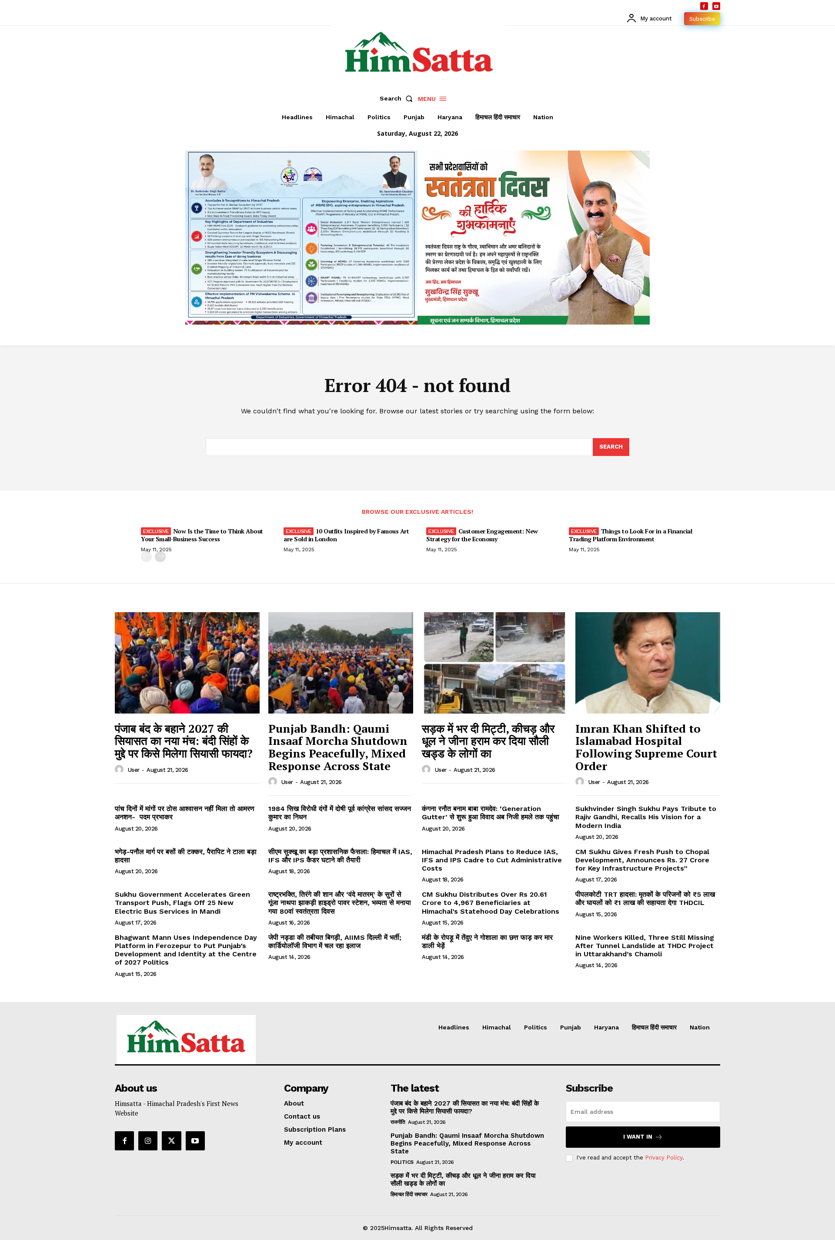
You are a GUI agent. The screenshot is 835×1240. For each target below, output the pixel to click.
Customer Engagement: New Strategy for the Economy (482, 535)
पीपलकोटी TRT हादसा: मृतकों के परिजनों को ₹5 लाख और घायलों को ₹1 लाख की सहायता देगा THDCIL (645, 898)
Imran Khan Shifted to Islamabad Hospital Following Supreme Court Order (646, 747)
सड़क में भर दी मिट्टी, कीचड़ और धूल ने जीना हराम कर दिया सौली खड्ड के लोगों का (488, 741)
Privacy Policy (663, 1157)
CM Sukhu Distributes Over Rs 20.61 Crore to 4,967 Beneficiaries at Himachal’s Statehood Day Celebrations (490, 902)
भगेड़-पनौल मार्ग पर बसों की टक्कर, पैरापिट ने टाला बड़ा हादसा (186, 856)
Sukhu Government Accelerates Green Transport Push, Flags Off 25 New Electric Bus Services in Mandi (182, 902)
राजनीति (398, 1122)
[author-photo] (120, 769)
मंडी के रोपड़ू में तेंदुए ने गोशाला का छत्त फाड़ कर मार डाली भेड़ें (487, 941)
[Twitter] (171, 1140)
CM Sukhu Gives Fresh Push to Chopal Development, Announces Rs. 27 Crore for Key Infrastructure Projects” (642, 860)
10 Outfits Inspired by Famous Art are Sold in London (346, 535)
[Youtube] (716, 6)
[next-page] (160, 556)
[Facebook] (704, 6)
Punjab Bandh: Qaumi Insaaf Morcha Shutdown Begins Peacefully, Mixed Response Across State (337, 747)
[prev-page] (146, 556)
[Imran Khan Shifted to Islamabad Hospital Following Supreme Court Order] (647, 663)
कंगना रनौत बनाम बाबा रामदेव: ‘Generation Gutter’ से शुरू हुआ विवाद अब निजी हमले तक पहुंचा (490, 812)
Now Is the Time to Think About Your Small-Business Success (202, 535)
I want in (637, 1136)
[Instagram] (147, 1140)
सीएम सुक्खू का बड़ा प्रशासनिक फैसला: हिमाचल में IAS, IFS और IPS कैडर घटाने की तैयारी (340, 856)
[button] (398, 98)
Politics (402, 1162)
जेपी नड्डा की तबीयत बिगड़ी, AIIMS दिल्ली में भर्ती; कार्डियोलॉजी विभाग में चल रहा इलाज (334, 941)
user (134, 770)
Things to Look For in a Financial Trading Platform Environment (630, 535)
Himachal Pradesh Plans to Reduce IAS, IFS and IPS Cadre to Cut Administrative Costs (492, 860)
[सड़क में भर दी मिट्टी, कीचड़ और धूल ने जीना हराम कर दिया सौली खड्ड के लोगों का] (494, 663)
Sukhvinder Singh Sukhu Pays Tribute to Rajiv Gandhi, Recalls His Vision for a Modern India (645, 816)
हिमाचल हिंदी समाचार (409, 1194)
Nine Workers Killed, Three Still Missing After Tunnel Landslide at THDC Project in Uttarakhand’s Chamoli (644, 945)
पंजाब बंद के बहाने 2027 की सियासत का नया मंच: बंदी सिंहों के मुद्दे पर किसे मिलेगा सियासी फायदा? (184, 741)
